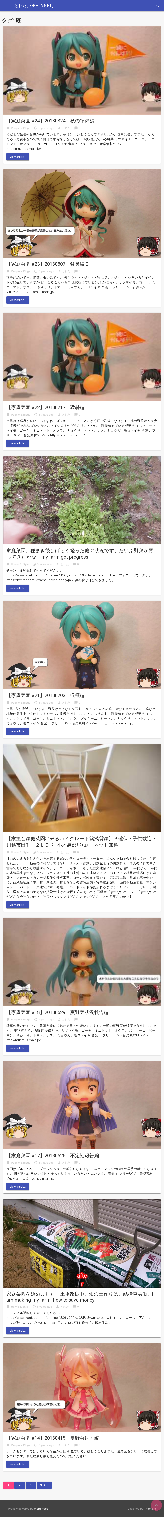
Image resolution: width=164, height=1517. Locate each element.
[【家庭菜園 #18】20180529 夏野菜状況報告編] (82, 961)
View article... (18, 156)
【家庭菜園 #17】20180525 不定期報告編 (52, 1155)
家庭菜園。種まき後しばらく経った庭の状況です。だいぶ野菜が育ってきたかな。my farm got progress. (79, 554)
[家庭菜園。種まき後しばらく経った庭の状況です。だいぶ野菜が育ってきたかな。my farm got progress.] (82, 499)
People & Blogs (20, 128)
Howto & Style (20, 564)
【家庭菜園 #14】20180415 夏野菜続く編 (52, 1438)
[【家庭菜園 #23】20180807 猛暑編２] (82, 213)
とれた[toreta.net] (33, 5)
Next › (44, 1485)
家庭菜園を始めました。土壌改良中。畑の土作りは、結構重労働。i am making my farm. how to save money (79, 1297)
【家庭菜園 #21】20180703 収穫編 (45, 695)
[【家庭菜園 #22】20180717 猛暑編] (82, 356)
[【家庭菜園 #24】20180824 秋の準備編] (82, 70)
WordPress (41, 1508)
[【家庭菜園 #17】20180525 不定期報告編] (82, 1104)
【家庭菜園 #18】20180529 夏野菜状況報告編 (57, 1012)
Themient (150, 1508)
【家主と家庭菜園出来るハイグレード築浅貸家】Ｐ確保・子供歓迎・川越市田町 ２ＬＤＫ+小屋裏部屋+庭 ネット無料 (81, 842)
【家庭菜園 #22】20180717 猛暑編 (45, 407)
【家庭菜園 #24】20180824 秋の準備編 (50, 121)
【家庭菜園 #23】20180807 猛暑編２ (47, 264)
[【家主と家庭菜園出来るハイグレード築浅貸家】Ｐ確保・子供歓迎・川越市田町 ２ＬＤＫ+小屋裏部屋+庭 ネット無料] (82, 788)
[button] (5, 5)
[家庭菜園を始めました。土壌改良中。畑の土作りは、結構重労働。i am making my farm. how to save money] (82, 1243)
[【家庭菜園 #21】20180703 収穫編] (82, 644)
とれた (66, 128)
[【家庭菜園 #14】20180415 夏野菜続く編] (82, 1387)
